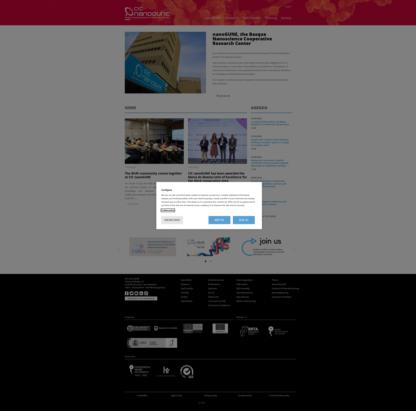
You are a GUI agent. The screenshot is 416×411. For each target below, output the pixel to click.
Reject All (243, 219)
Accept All (219, 219)
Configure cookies (172, 219)
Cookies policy (168, 210)
